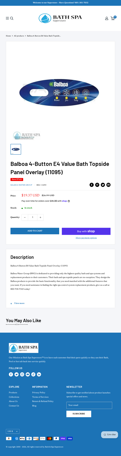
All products (19, 36)
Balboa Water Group (21, 185)
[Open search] (11, 18)
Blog (34, 406)
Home (8, 36)
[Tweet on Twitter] (103, 185)
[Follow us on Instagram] (22, 374)
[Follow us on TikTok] (33, 374)
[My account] (106, 18)
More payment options (86, 238)
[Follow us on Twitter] (16, 374)
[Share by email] (108, 185)
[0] (113, 18)
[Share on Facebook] (92, 185)
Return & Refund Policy (43, 401)
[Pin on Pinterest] (97, 185)
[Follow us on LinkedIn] (39, 374)
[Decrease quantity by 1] (25, 217)
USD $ (10, 431)
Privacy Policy (38, 393)
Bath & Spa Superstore (54, 447)
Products (13, 393)
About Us (13, 401)
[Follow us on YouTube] (28, 374)
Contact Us (14, 406)
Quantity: (15, 217)
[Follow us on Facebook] (11, 374)
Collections (14, 397)
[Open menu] (7, 18)
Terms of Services (40, 397)
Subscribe (79, 414)
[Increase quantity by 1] (40, 217)
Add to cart (34, 231)
